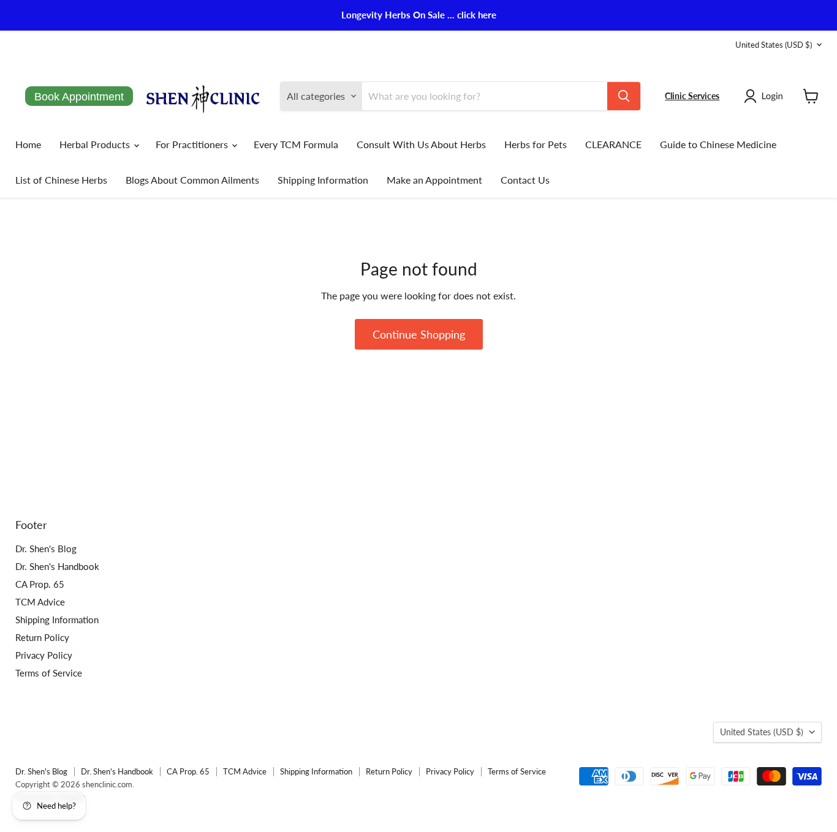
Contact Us (525, 180)
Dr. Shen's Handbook (57, 566)
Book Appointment (79, 97)
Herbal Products (95, 144)
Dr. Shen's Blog (46, 548)
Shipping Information (323, 180)
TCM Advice (40, 601)
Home (28, 144)
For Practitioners (193, 144)
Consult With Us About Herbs (421, 144)
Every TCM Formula (296, 144)
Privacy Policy (43, 655)
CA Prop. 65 (39, 584)
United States (773, 45)
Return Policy (42, 637)
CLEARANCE (613, 144)
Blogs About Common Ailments (192, 180)
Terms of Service (48, 672)
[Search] (623, 96)
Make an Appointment (434, 180)
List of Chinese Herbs (61, 180)
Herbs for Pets (535, 144)
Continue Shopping (419, 334)
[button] (766, 96)
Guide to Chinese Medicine (718, 144)
